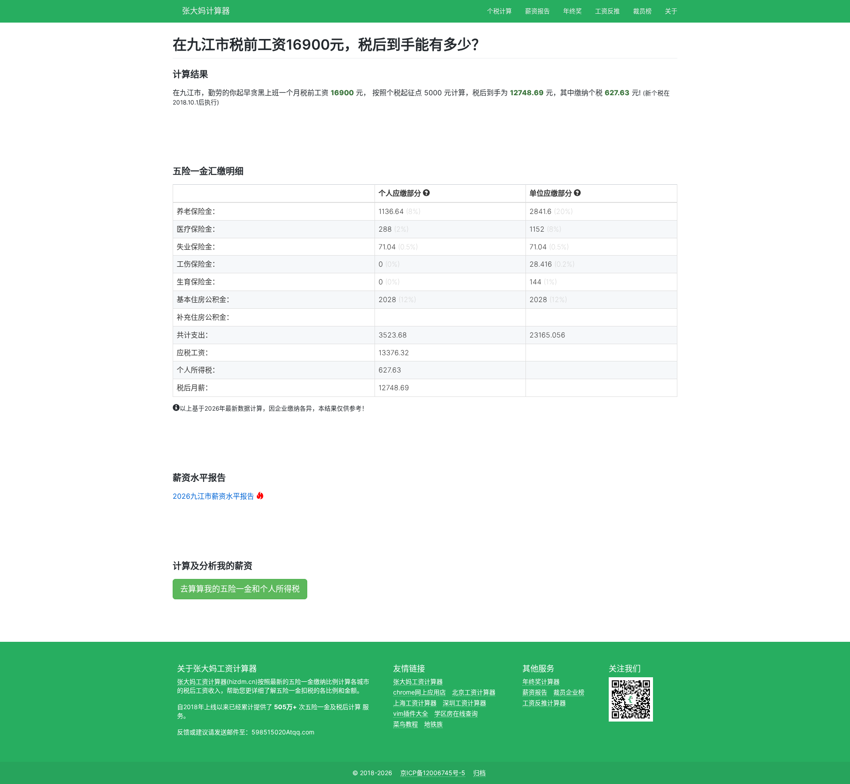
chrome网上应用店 (419, 692)
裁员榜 (642, 11)
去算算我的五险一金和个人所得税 (240, 589)
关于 (671, 11)
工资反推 (607, 11)
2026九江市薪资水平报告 (213, 496)
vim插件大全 (410, 713)
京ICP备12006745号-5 (432, 772)
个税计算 (499, 11)
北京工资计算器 (473, 692)
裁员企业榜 (568, 692)
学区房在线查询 (456, 713)
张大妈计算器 (206, 10)
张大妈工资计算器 (202, 681)
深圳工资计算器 (464, 702)
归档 (479, 772)
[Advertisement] (334, 135)
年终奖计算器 (541, 681)
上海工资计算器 (415, 702)
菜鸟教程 (405, 724)
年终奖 (572, 11)
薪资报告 (537, 11)
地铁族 (433, 724)
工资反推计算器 (544, 702)
